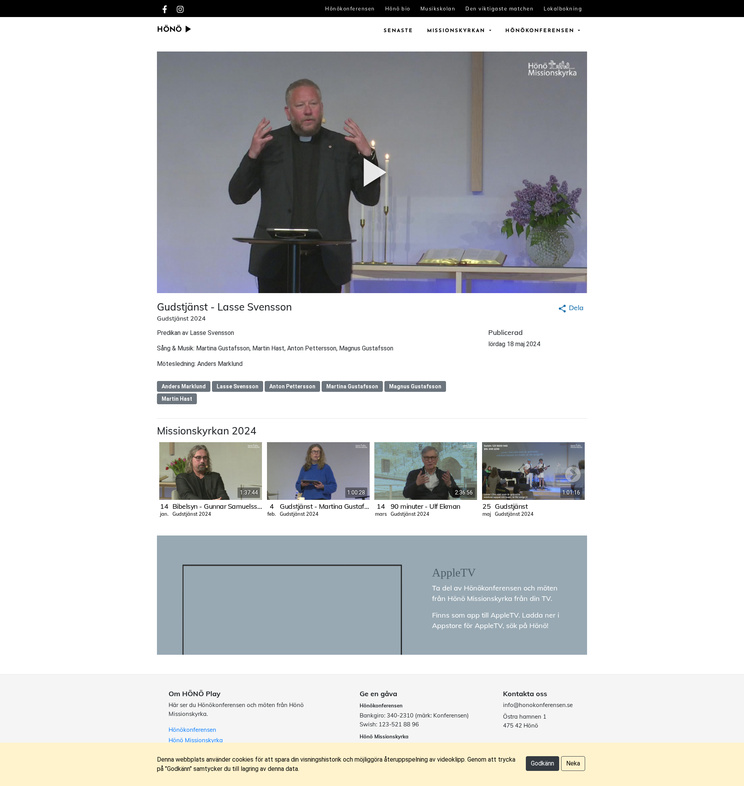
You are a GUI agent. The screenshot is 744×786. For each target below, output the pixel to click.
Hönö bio (397, 8)
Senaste (398, 30)
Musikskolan (438, 8)
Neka (573, 763)
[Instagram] (180, 8)
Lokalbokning (563, 8)
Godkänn (542, 763)
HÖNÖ (170, 30)
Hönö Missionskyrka (196, 740)
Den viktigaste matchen (499, 8)
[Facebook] (164, 8)
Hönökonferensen (350, 8)
